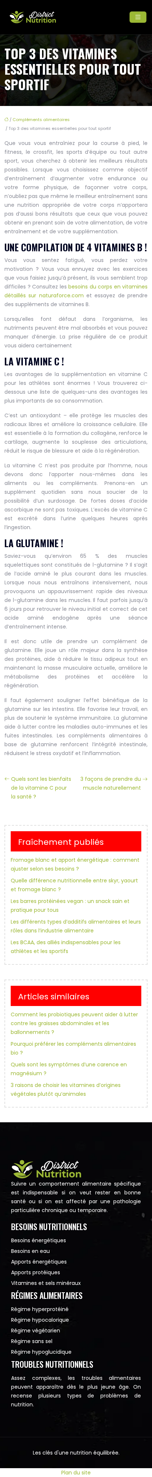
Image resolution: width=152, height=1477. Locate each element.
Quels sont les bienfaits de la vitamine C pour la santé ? (41, 787)
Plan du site (76, 1472)
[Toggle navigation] (137, 17)
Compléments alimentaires (41, 120)
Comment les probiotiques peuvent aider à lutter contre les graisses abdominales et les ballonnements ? (74, 1023)
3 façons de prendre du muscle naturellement (110, 783)
